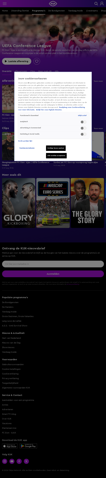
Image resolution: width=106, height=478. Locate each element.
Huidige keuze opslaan (55, 148)
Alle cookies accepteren (56, 155)
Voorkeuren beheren (27, 148)
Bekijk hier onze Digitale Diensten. (49, 110)
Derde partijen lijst (25, 141)
